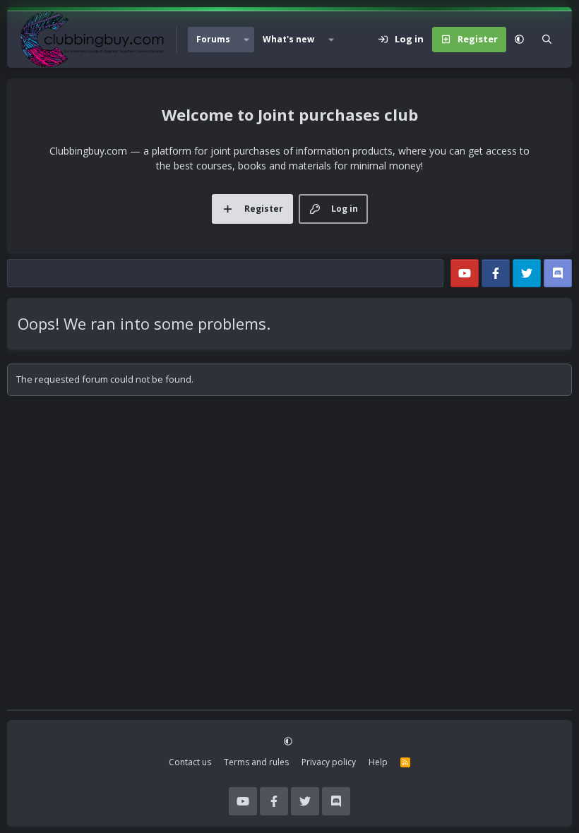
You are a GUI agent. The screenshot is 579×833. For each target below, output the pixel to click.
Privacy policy (329, 762)
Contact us (190, 762)
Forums (213, 39)
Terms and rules (256, 762)
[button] (246, 39)
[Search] (546, 39)
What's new (288, 39)
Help (378, 762)
